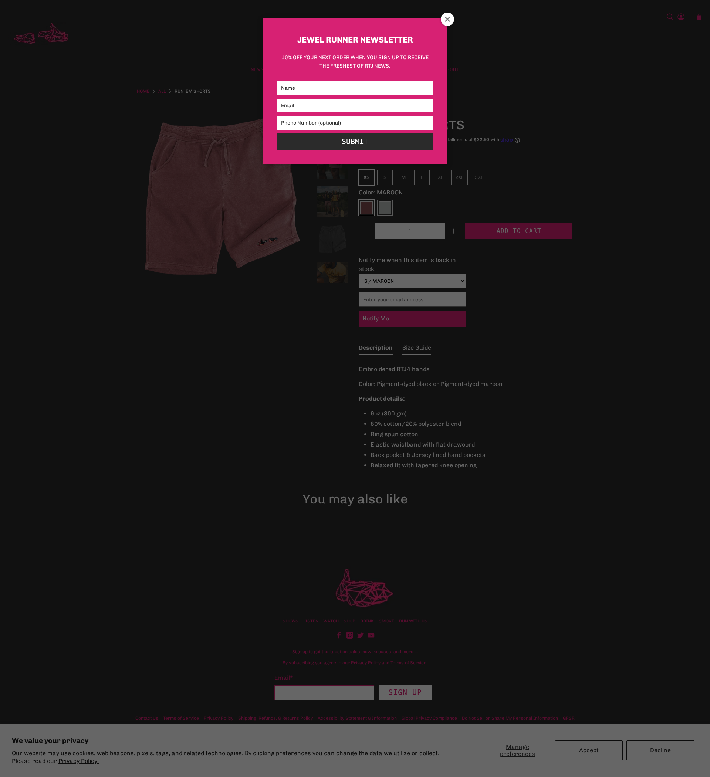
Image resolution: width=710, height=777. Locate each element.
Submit (355, 141)
